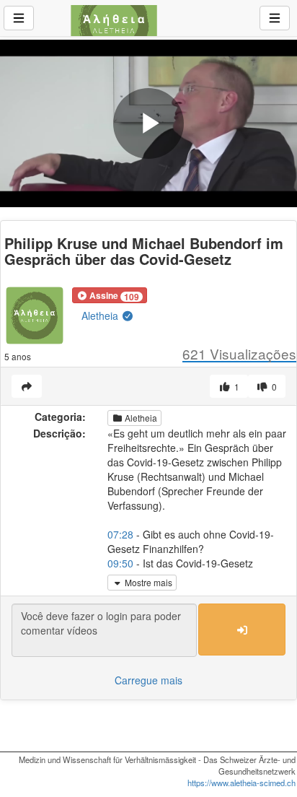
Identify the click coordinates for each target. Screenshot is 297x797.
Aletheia (101, 315)
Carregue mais (148, 680)
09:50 (120, 563)
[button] (109, 295)
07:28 (120, 534)
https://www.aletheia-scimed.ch (241, 782)
